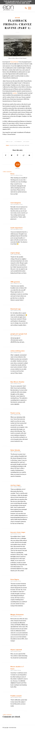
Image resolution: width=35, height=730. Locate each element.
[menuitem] (25, 8)
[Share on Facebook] (6, 155)
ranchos (15, 93)
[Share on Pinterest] (17, 155)
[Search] (25, 8)
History (17, 17)
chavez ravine (13, 145)
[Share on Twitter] (11, 155)
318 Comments (18, 141)
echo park (21, 145)
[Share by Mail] (29, 155)
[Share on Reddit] (23, 155)
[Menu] (29, 8)
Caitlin (27, 141)
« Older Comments (7, 171)
